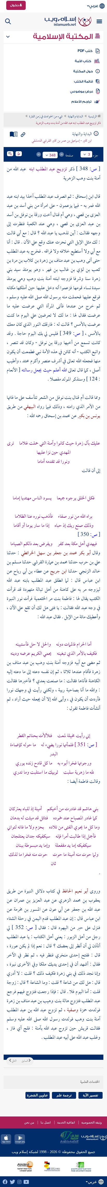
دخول (14, 5)
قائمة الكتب (83, 81)
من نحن (29, 1122)
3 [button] (89, 154)
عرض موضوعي (81, 91)
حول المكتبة (83, 71)
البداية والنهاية (75, 116)
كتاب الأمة (83, 61)
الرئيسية (92, 116)
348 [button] (52, 155)
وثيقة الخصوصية (91, 1122)
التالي (13, 1061)
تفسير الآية (90, 1095)
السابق (25, 1061)
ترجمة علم (64, 1095)
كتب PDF (85, 51)
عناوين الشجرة (37, 1095)
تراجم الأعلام (81, 101)
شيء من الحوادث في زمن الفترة (46, 116)
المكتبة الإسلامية (64, 36)
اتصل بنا (46, 1122)
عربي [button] (93, 6)
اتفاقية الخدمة (66, 1122)
